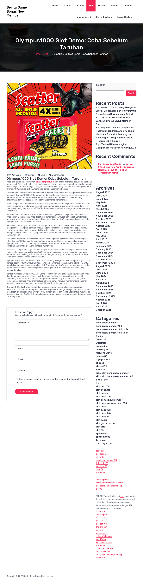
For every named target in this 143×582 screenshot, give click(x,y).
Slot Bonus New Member (110, 164)
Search (101, 84)
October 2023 (103, 293)
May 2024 (101, 276)
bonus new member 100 (109, 326)
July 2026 (101, 195)
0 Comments (58, 175)
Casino (66, 5)
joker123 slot (102, 518)
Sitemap (102, 5)
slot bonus (102, 393)
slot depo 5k (103, 416)
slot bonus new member (109, 400)
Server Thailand (125, 17)
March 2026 (102, 209)
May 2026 (101, 202)
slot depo (101, 406)
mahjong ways (104, 353)
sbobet (100, 363)
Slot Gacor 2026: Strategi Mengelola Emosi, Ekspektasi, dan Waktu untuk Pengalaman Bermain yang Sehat (116, 111)
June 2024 (102, 273)
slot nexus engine (104, 542)
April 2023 (101, 306)
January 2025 (103, 249)
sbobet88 (101, 366)
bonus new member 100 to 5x (112, 332)
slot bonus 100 (104, 396)
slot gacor (101, 420)
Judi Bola (79, 5)
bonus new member (107, 322)
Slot (91, 5)
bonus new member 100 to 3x (112, 329)
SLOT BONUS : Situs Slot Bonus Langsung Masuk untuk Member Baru (113, 121)
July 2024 (101, 269)
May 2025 (101, 236)
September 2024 (105, 262)
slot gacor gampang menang (109, 486)
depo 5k (99, 469)
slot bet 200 (102, 386)
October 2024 (103, 259)
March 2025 (102, 242)
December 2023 (104, 286)
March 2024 (102, 283)
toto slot (101, 440)
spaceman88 (103, 436)
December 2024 (105, 252)
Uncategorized (104, 443)
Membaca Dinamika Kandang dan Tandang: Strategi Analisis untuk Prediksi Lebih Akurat (114, 137)
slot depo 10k (103, 410)
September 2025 (105, 222)
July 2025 (101, 229)
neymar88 (101, 356)
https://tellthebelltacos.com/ (109, 483)
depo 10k (100, 451)
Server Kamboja (104, 17)
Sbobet (114, 5)
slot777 (100, 430)
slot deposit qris (103, 551)
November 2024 (105, 256)
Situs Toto (102, 379)
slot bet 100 (101, 524)
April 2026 (101, 205)
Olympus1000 (103, 359)
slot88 (99, 489)
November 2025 (104, 216)
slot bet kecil (103, 389)
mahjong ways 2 (103, 480)
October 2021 (103, 309)
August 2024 (103, 266)
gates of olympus (104, 536)
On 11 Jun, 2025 (14, 175)
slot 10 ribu (101, 539)
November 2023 (104, 289)
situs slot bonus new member (112, 373)
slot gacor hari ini (105, 423)
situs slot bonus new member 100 (114, 376)
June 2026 (102, 199)
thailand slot (101, 527)
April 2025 (101, 239)
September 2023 (105, 296)
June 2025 (102, 232)
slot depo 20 (101, 466)
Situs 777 (101, 369)
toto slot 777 (102, 463)
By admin (29, 175)
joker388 (100, 457)
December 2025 (104, 212)
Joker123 (101, 339)
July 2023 (101, 303)
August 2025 (103, 226)
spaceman (101, 433)
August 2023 (103, 299)
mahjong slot (103, 349)
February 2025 (104, 246)
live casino (102, 346)
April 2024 (101, 279)
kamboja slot (102, 533)
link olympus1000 (45, 182)
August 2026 (103, 192)
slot (122, 496)
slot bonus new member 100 (111, 403)
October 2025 (103, 219)
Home (55, 5)
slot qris (100, 426)
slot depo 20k (103, 413)
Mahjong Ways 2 (83, 17)
